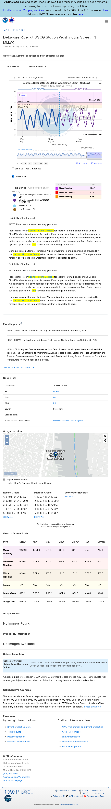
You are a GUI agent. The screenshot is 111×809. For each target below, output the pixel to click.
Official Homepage (12, 780)
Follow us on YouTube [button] (95, 796)
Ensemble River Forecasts (75, 741)
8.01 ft (36, 573)
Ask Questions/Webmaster (16, 777)
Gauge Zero (9, 601)
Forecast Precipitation (18, 741)
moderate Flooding (8, 563)
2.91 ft (62, 561)
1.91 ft (61, 573)
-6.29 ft (62, 601)
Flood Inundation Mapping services (23, 10)
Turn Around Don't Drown (92, 790)
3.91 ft (61, 550)
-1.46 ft (88, 593)
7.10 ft (100, 550)
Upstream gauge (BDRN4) (29, 78)
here (106, 10)
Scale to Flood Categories (27, 168)
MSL (48, 542)
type (5, 542)
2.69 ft (49, 593)
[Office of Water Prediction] (18, 792)
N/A (21, 585)
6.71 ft (48, 550)
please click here (92, 706)
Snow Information (71, 736)
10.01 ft (36, 550)
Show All (8, 517)
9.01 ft (36, 561)
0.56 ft (88, 573)
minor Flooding (7, 575)
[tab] (13, 66)
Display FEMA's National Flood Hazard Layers (28, 483)
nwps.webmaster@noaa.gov (69, 805)
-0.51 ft (75, 593)
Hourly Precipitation (72, 746)
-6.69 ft (75, 601)
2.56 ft (88, 550)
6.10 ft (100, 561)
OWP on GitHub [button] (75, 796)
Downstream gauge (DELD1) (80, 78)
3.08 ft (101, 593)
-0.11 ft (62, 593)
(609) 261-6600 (10, 773)
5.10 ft (100, 573)
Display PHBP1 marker (16, 479)
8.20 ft (23, 573)
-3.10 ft (101, 601)
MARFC (7, 30)
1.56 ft (88, 561)
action (6, 585)
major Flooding (7, 552)
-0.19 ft (36, 601)
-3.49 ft (49, 601)
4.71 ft (48, 573)
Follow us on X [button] (58, 796)
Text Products (14, 732)
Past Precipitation (16, 736)
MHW (61, 542)
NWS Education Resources (93, 793)
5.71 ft (48, 561)
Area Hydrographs (71, 732)
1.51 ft (74, 573)
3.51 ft (74, 550)
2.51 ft (74, 561)
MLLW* (23, 542)
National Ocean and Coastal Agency (68, 420)
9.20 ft (23, 561)
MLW (35, 542)
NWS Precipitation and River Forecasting (82, 727)
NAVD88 (102, 542)
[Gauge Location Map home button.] (105, 436)
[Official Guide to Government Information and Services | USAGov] (18, 798)
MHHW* (75, 542)
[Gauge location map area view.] (105, 441)
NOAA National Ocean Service (25, 149)
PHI (15, 30)
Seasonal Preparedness (67, 790)
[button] (108, 2)
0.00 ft (23, 601)
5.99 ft (36, 593)
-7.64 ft (88, 601)
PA (54, 397)
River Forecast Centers (18, 727)
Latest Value (9, 593)
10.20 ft (23, 550)
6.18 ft (22, 593)
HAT (87, 542)
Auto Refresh (21, 176)
